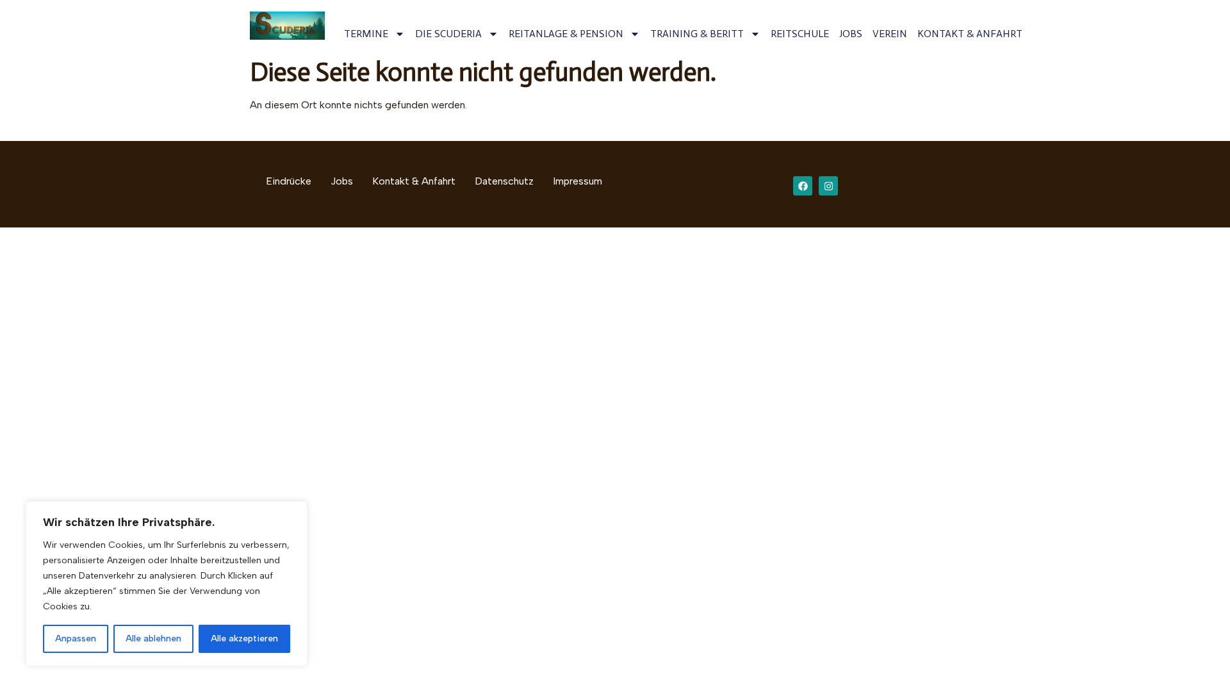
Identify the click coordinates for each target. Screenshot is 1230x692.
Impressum (577, 181)
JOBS (850, 34)
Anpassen (75, 638)
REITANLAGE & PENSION (566, 34)
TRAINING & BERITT (697, 34)
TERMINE (366, 34)
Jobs (342, 181)
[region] (167, 583)
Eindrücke (288, 181)
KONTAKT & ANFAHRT (969, 34)
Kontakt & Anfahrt (413, 181)
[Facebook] (802, 185)
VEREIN (890, 34)
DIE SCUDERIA (448, 34)
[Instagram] (828, 185)
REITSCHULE (800, 34)
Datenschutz (504, 181)
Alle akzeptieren (244, 638)
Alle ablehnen (153, 638)
